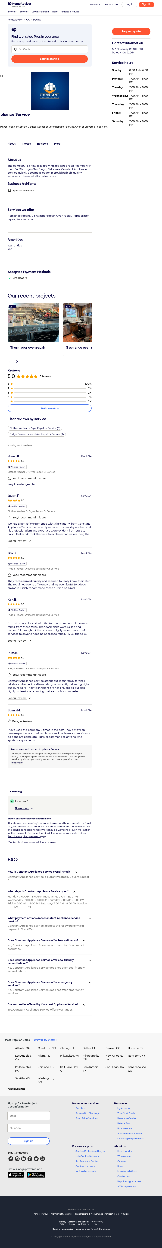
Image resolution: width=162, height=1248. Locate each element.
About (12, 143)
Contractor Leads (85, 1166)
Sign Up (146, 4)
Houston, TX (135, 1048)
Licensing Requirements (130, 1138)
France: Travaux (40, 1214)
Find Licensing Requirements (24, 836)
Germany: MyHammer (61, 1214)
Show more (22, 808)
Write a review (49, 408)
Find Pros (80, 1108)
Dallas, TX (89, 1048)
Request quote (131, 31)
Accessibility (97, 1223)
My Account (124, 1108)
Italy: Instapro (81, 1214)
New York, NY (136, 1055)
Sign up (28, 1141)
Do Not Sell (83, 1223)
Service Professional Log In (90, 1151)
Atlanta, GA (22, 1048)
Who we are (124, 1156)
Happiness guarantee (129, 1181)
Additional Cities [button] (16, 1088)
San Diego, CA (115, 1067)
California (72, 1223)
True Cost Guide (126, 1113)
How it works (124, 1151)
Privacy (62, 1223)
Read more (17, 762)
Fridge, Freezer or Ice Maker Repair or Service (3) (37, 434)
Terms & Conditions (100, 1229)
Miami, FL (44, 1055)
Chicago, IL (67, 1048)
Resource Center (126, 1118)
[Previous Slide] (9, 361)
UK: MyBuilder (122, 1214)
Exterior (24, 11)
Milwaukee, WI (69, 1055)
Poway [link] (37, 19)
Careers (121, 1161)
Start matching (49, 59)
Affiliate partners (126, 1186)
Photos (26, 143)
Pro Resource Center (87, 1161)
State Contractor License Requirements (29, 818)
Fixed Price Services (86, 1118)
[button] (33, 329)
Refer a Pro (123, 1123)
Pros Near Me (124, 1128)
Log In (129, 4)
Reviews (42, 143)
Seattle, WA (22, 1078)
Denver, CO (113, 1048)
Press (120, 1166)
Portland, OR (46, 1067)
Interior (12, 11)
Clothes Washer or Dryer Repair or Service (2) (35, 428)
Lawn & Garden (40, 11)
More (55, 11)
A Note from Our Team (129, 1133)
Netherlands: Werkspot (102, 1214)
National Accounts (85, 1171)
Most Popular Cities (17, 1040)
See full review (17, 541)
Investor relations (127, 1171)
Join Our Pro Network (87, 1156)
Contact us (123, 1176)
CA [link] (28, 19)
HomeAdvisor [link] (15, 19)
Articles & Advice (70, 11)
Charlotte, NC (47, 1048)
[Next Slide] (17, 361)
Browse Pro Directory (87, 1113)
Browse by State (44, 1039)
